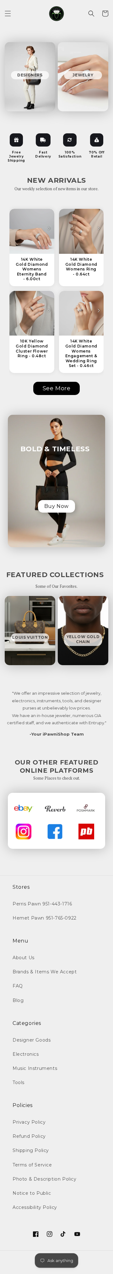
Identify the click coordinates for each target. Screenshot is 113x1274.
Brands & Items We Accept (45, 972)
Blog (18, 1000)
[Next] (49, 228)
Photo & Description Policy (45, 1179)
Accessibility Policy (35, 1207)
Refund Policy (29, 1136)
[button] (8, 13)
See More (57, 388)
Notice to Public (32, 1193)
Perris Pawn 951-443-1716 (42, 904)
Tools (18, 1082)
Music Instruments (35, 1068)
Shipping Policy (31, 1150)
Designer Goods (32, 1040)
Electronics (26, 1054)
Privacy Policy (29, 1122)
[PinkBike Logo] (86, 831)
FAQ (18, 986)
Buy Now (56, 506)
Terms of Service (32, 1165)
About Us (24, 957)
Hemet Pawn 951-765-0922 (45, 918)
